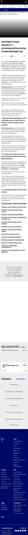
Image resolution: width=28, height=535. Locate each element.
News (15, 439)
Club (6, 9)
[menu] (26, 2)
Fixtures (3, 472)
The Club (17, 476)
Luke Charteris (14, 168)
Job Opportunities (19, 492)
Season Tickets (19, 483)
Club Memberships (20, 474)
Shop (2, 517)
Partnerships (18, 486)
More (23, 347)
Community (17, 448)
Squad (3, 503)
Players (3, 505)
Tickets (3, 481)
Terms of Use (6, 530)
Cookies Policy (7, 534)
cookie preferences (18, 275)
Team (15, 455)
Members (16, 453)
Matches (16, 450)
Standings (4, 476)
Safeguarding (18, 497)
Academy (16, 443)
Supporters (17, 481)
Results (3, 474)
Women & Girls (18, 494)
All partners (20, 379)
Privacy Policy (6, 532)
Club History (18, 472)
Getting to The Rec (20, 499)
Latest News (18, 441)
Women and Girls (19, 460)
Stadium (16, 462)
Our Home (17, 479)
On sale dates (5, 479)
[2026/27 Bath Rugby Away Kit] (11, 361)
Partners (16, 457)
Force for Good (18, 513)
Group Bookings (6, 483)
